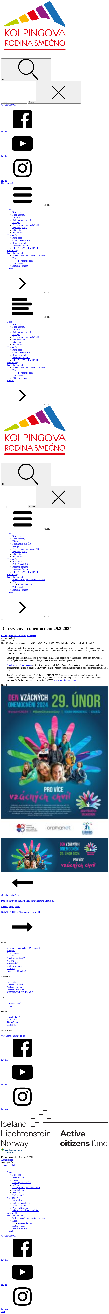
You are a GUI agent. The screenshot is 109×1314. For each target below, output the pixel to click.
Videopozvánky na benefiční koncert (28, 255)
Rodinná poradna (20, 243)
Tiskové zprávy (14, 1022)
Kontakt (10, 268)
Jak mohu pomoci (15, 253)
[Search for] (14, 102)
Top (3, 1311)
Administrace (7, 1160)
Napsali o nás (13, 1019)
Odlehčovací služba (21, 240)
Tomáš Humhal (8, 1165)
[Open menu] (2, 619)
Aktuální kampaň (20, 266)
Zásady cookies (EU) (16, 971)
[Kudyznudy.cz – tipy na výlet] (11, 1152)
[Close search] (58, 92)
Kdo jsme (16, 212)
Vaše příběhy (12, 250)
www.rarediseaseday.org (65, 680)
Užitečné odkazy (14, 966)
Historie (16, 217)
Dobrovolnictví (19, 263)
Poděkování (12, 963)
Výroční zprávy (19, 227)
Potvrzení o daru (25, 261)
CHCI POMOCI (8, 105)
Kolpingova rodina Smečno (13, 635)
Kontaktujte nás (14, 1017)
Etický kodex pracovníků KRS (26, 225)
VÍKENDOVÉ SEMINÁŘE (25, 248)
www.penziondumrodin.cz (13, 1036)
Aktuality (16, 230)
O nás (9, 209)
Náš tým (16, 222)
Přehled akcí (18, 232)
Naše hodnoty (18, 215)
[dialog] (54, 1238)
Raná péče (17, 238)
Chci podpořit (7, 183)
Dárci (14, 258)
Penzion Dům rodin (21, 245)
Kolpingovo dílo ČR (21, 220)
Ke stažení (11, 1025)
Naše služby (12, 235)
